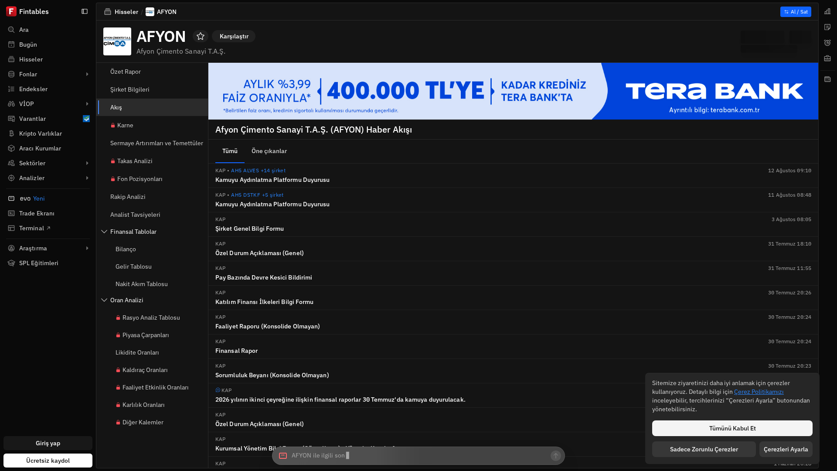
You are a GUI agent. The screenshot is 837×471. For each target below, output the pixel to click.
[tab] (827, 11)
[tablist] (828, 235)
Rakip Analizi (128, 197)
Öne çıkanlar (269, 151)
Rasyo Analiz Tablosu (151, 317)
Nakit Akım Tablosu (142, 284)
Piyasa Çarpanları (145, 335)
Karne (125, 125)
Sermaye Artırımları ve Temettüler (156, 143)
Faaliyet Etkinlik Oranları (155, 387)
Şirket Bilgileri (130, 89)
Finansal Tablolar (133, 232)
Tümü (230, 151)
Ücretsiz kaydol (48, 460)
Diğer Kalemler (142, 422)
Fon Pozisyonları (140, 179)
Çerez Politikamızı (759, 392)
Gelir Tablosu (134, 266)
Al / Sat (799, 11)
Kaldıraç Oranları (145, 370)
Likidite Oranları (137, 352)
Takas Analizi (135, 161)
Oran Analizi (126, 300)
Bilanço (126, 249)
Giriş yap (48, 443)
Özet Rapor (125, 71)
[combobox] (418, 456)
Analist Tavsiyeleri (135, 214)
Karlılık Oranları (143, 405)
